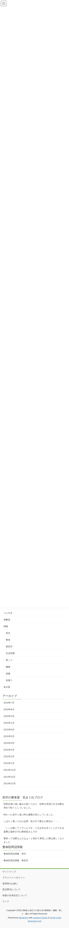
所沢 (8, 633)
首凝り (9, 680)
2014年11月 (9, 776)
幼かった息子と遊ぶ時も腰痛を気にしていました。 (29, 814)
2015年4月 (9, 743)
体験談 (7, 619)
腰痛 (8, 667)
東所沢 (9, 646)
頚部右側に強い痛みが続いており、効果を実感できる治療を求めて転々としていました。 (34, 806)
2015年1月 (9, 763)
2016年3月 (9, 716)
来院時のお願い (10, 883)
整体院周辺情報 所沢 (16, 853)
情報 (6, 626)
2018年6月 (9, 709)
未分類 (7, 687)
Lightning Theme (40, 918)
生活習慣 (10, 653)
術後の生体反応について (14, 895)
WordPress (23, 918)
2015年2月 (9, 756)
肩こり (9, 660)
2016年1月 (9, 723)
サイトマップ (9, 871)
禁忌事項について (11, 889)
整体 (8, 640)
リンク (5, 901)
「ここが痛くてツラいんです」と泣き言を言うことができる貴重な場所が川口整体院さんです (34, 830)
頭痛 (8, 673)
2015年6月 (9, 729)
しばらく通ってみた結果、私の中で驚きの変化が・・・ (32, 821)
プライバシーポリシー (13, 877)
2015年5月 (9, 736)
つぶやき (8, 613)
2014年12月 (10, 770)
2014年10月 (10, 783)
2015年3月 (9, 749)
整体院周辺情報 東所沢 (16, 860)
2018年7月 (9, 702)
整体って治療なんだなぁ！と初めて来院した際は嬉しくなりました (34, 840)
